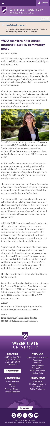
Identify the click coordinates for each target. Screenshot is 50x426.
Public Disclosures (37, 389)
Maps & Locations (12, 392)
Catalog (12, 386)
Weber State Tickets (38, 370)
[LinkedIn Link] (25, 415)
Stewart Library (38, 365)
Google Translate (39, 423)
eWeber (45, 2)
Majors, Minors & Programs (37, 357)
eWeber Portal (37, 373)
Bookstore (38, 362)
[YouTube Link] (36, 415)
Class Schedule (12, 381)
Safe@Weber (37, 381)
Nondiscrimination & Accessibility (37, 385)
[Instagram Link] (19, 415)
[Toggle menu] (3, 2)
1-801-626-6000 (12, 362)
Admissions (37, 360)
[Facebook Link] (14, 415)
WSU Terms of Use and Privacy (25, 420)
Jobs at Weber (37, 368)
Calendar (12, 384)
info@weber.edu (12, 364)
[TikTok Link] (30, 415)
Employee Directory (12, 389)
